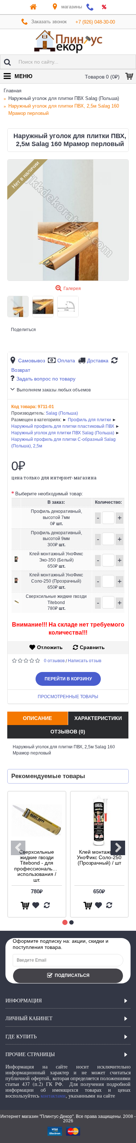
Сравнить (92, 647)
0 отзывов (54, 660)
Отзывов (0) (67, 732)
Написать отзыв (84, 660)
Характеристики (98, 718)
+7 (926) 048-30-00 (95, 22)
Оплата (66, 360)
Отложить (50, 647)
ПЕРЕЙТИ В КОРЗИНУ (68, 678)
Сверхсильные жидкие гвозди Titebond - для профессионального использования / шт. (38, 866)
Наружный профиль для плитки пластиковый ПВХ (62, 426)
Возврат (20, 370)
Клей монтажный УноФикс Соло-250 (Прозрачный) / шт (99, 857)
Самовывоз (31, 360)
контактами (53, 1095)
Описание (37, 718)
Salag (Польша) (62, 413)
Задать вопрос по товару (45, 379)
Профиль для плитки (89, 419)
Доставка (97, 360)
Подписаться (72, 975)
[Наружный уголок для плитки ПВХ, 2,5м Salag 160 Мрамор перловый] (68, 220)
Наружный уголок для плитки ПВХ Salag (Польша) (62, 432)
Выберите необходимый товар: (49, 493)
